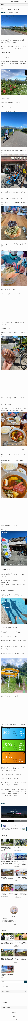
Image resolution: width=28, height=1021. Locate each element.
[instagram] (15, 924)
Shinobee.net (14, 1)
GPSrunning (15, 1014)
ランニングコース (9, 1014)
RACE (3, 1014)
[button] (7, 821)
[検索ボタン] (26, 1)
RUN (4, 12)
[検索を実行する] (25, 982)
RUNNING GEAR (22, 1014)
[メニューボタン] (1, 1)
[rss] (15, 1012)
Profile (14, 1016)
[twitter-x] (13, 924)
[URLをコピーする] (20, 821)
